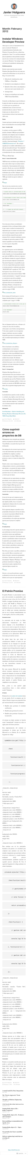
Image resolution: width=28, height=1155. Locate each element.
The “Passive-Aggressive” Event (11, 1095)
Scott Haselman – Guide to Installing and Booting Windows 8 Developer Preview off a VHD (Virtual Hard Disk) (14, 414)
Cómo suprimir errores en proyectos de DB (11, 432)
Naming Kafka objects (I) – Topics (11, 1127)
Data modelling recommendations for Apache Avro (12, 1122)
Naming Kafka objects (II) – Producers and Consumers (13, 1116)
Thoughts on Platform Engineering (12, 1100)
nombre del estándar (16, 696)
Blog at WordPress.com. (14, 1150)
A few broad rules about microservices (13, 1104)
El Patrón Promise (12, 591)
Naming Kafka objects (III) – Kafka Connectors (10, 1109)
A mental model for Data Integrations (12, 1091)
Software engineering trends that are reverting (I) (12, 1137)
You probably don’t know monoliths (12, 1132)
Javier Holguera (14, 12)
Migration (17, 419)
